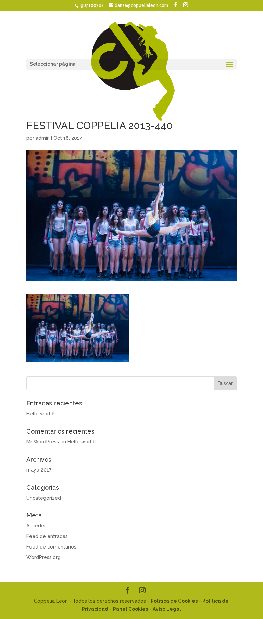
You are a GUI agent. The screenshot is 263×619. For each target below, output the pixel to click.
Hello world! (40, 413)
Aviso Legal (167, 609)
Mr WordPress (42, 441)
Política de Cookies (174, 601)
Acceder (36, 525)
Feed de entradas (47, 536)
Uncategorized (43, 498)
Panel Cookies (130, 609)
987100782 (91, 5)
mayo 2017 (38, 470)
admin (43, 138)
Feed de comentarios (51, 547)
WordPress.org (43, 557)
